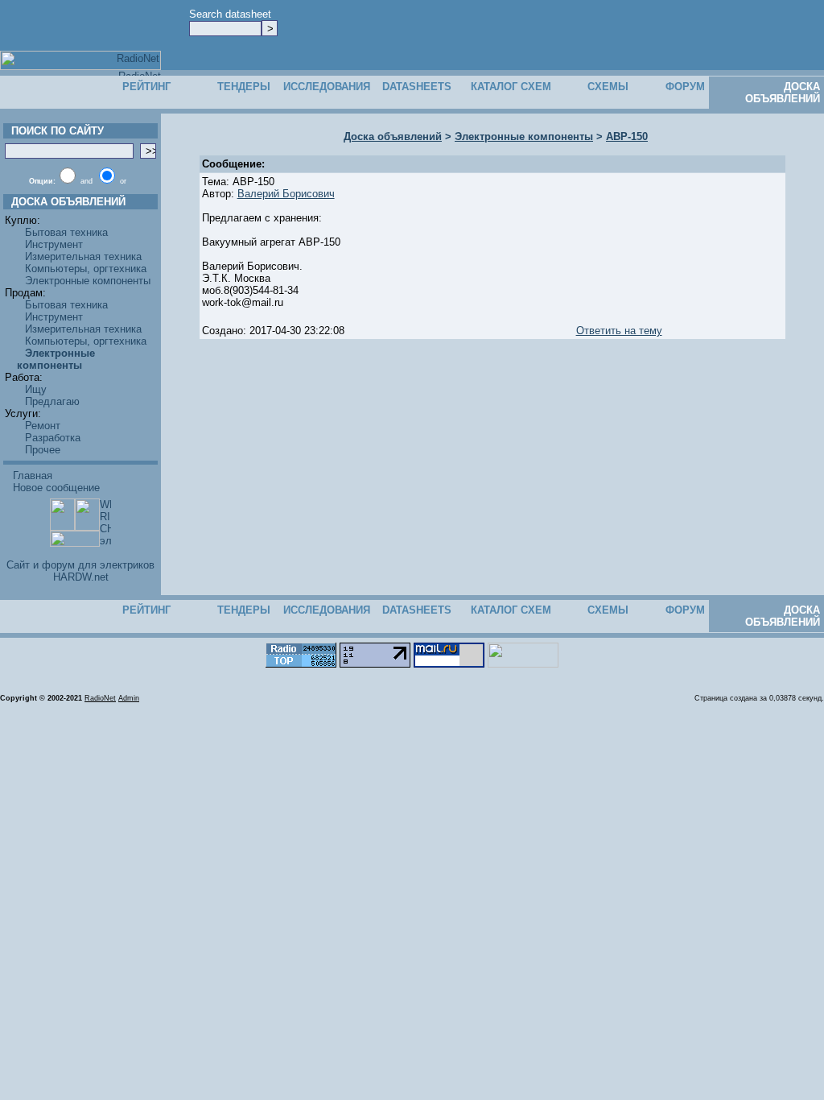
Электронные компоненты (87, 281)
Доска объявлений (393, 136)
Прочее (42, 450)
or (123, 181)
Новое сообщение (56, 488)
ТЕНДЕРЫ (243, 87)
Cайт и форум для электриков (80, 565)
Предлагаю (52, 401)
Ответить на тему (619, 331)
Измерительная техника (83, 256)
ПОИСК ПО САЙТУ (54, 131)
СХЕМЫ (607, 87)
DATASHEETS (416, 87)
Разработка (52, 438)
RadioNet (100, 698)
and (86, 181)
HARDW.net (81, 577)
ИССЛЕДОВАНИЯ (326, 87)
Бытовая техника (66, 232)
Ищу (36, 389)
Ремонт (42, 426)
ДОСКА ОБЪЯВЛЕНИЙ (782, 93)
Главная (32, 475)
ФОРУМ (685, 87)
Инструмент (54, 244)
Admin (128, 698)
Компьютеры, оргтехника (85, 269)
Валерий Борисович (286, 194)
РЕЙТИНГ (146, 87)
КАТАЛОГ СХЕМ (511, 87)
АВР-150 (627, 136)
